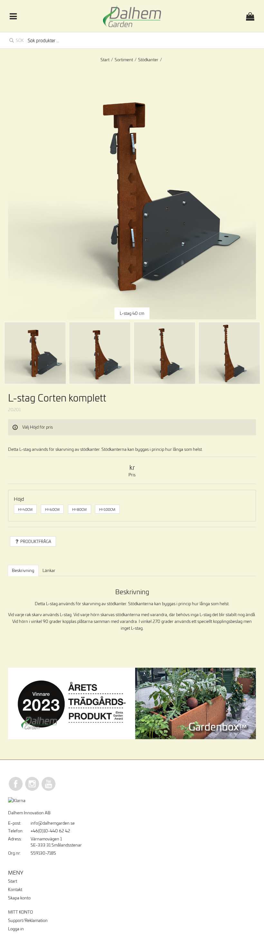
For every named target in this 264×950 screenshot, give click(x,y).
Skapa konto (19, 897)
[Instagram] (32, 789)
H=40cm (25, 509)
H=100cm (107, 509)
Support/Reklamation (28, 920)
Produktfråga (35, 541)
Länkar (48, 570)
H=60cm (52, 509)
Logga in (16, 928)
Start (104, 59)
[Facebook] (16, 789)
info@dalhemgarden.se (53, 823)
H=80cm (79, 509)
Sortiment (124, 59)
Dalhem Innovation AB (29, 812)
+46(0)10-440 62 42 (50, 830)
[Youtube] (48, 789)
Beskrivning (23, 570)
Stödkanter (148, 59)
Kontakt (15, 889)
